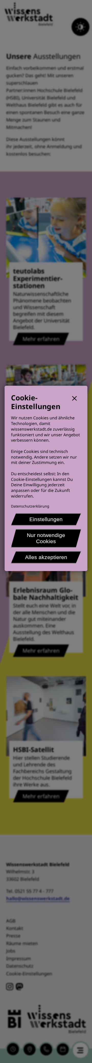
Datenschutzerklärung (30, 505)
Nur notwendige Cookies (46, 538)
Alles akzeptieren (46, 557)
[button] (76, 397)
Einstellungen (46, 519)
